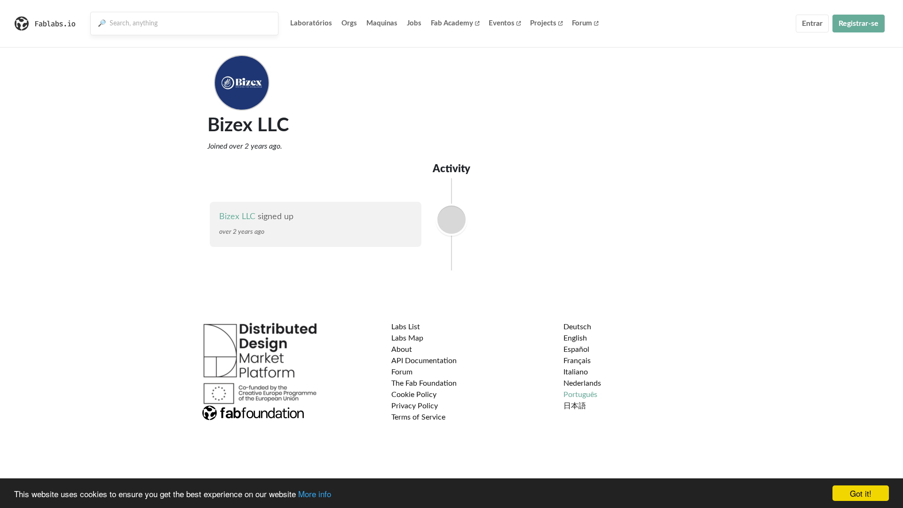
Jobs (414, 23)
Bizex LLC (237, 217)
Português (580, 394)
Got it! (860, 493)
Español (576, 349)
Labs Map (407, 338)
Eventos (502, 23)
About (401, 349)
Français (577, 361)
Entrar (812, 23)
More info (314, 494)
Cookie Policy (413, 394)
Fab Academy (452, 23)
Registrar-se (859, 23)
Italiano (575, 372)
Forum (582, 23)
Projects (543, 23)
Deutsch (577, 327)
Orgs (349, 23)
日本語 (574, 406)
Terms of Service (418, 417)
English (575, 338)
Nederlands (582, 383)
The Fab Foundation (424, 383)
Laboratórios (311, 23)
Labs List (405, 327)
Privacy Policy (414, 406)
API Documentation (424, 361)
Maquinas (381, 23)
